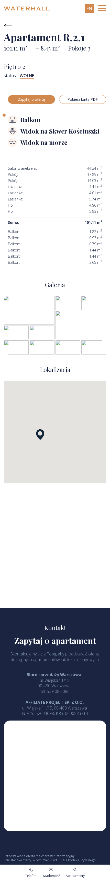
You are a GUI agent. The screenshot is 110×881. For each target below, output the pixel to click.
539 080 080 (58, 691)
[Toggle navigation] (102, 8)
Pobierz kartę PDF (83, 99)
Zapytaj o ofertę (31, 99)
